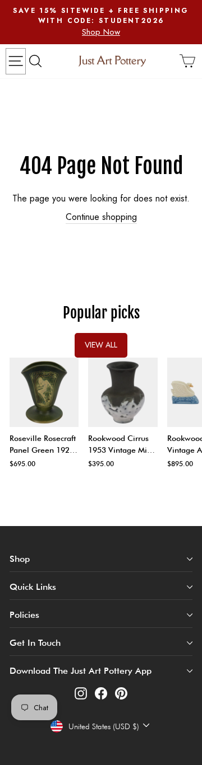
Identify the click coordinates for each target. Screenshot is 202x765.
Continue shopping (101, 217)
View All (101, 344)
